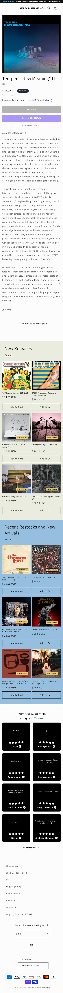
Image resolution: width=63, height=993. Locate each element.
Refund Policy (13, 893)
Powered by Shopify (42, 987)
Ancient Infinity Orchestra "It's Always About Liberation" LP (15, 682)
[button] (6, 8)
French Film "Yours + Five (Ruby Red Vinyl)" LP (45, 682)
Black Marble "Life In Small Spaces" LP (13, 446)
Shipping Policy (13, 886)
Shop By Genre (13, 866)
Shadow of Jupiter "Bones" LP (44, 630)
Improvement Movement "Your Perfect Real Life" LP (15, 630)
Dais (4, 84)
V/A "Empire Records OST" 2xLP (15, 393)
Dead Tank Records (26, 987)
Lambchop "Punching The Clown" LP (46, 497)
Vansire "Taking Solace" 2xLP (14, 496)
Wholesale (11, 907)
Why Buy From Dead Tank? (19, 914)
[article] (16, 737)
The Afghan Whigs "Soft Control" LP (45, 446)
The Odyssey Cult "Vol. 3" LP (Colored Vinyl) (14, 578)
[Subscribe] (46, 933)
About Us (10, 900)
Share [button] (8, 309)
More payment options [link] (31, 125)
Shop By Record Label (17, 872)
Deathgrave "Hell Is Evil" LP (43, 577)
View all (8, 355)
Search (9, 879)
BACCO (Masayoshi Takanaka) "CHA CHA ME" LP (44, 394)
